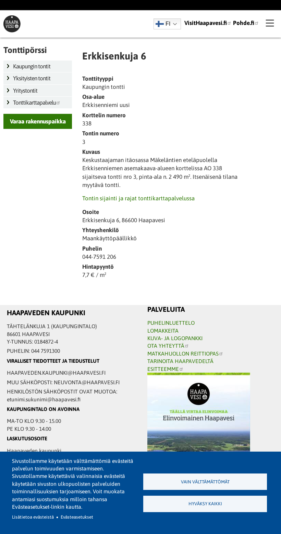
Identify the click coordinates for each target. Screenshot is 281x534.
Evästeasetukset (77, 517)
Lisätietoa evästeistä (33, 517)
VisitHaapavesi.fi (205, 22)
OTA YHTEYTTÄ (165, 346)
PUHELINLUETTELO (171, 323)
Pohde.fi (243, 22)
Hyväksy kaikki (205, 503)
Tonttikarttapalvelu (34, 102)
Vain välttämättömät (205, 481)
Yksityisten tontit (31, 78)
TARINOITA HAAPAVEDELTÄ (180, 361)
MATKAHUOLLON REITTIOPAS (183, 353)
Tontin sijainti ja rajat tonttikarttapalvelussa (138, 198)
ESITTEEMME (163, 369)
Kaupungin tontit (31, 66)
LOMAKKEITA (163, 331)
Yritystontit (25, 90)
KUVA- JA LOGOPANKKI (175, 338)
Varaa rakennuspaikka (38, 121)
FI (168, 24)
